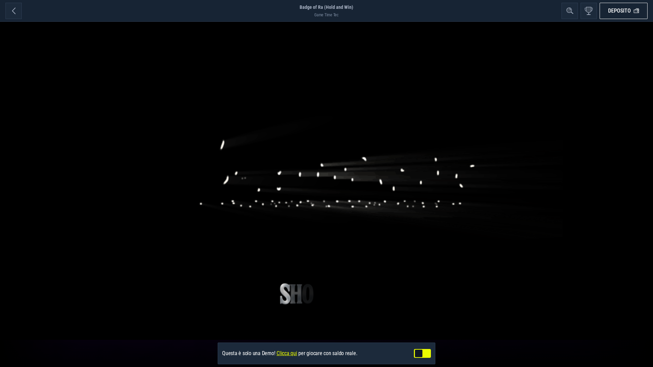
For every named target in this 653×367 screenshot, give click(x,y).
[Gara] (589, 11)
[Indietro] (13, 11)
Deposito (619, 10)
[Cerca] (570, 11)
